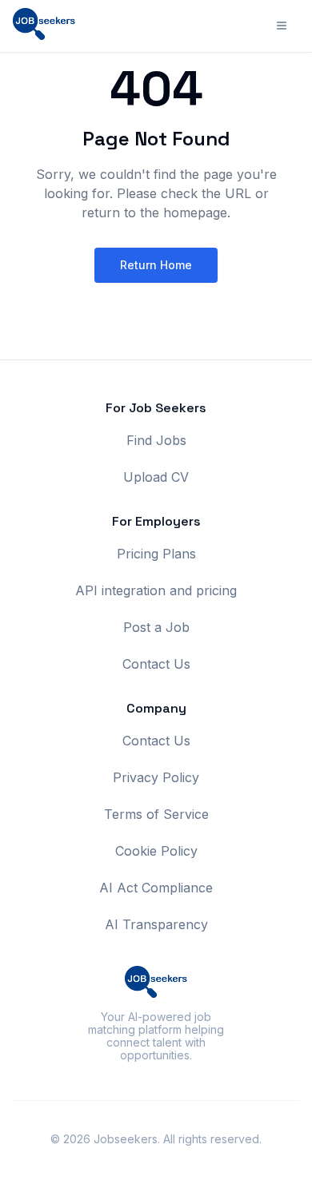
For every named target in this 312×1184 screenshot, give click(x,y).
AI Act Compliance (156, 888)
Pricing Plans (156, 554)
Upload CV (156, 477)
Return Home (156, 265)
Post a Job (156, 627)
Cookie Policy (156, 851)
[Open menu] (281, 25)
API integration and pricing (156, 590)
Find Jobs (156, 440)
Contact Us (156, 664)
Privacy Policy (156, 777)
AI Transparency (156, 924)
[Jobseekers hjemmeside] (44, 25)
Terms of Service (156, 814)
